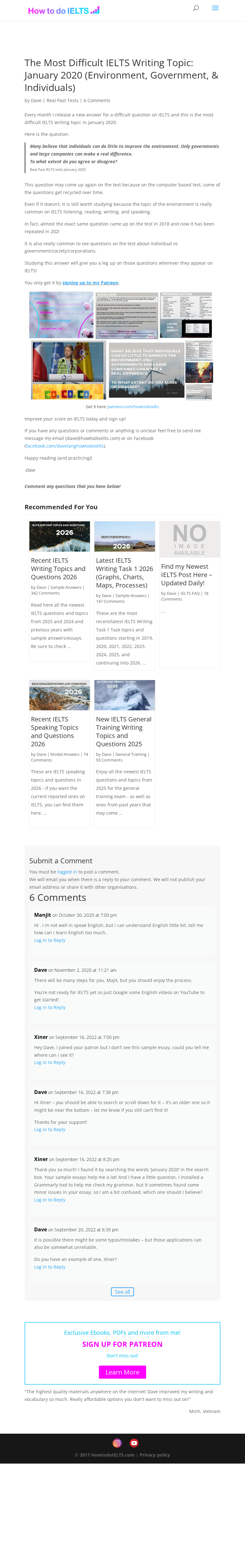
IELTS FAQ (190, 593)
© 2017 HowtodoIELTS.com (105, 1455)
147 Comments (110, 601)
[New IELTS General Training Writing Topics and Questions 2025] (124, 695)
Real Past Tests (62, 100)
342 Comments (45, 593)
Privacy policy (155, 1455)
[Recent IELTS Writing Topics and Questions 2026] (59, 536)
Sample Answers (65, 587)
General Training (130, 754)
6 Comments (97, 100)
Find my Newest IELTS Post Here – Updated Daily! (186, 574)
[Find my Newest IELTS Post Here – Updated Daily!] (190, 539)
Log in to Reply (49, 940)
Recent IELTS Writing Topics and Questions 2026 (58, 568)
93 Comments (109, 760)
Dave (36, 100)
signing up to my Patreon (90, 283)
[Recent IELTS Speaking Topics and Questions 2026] (59, 695)
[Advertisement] (122, 1511)
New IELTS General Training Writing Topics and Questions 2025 (124, 731)
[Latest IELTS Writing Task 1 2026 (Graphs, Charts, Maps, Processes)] (124, 536)
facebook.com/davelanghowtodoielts (65, 446)
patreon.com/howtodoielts (133, 406)
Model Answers (64, 754)
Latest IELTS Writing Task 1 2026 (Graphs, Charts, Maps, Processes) (124, 572)
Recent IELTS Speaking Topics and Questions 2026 (54, 731)
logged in (67, 872)
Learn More (122, 1372)
